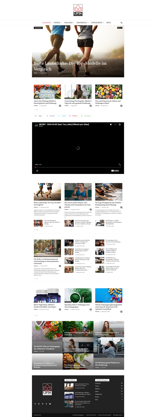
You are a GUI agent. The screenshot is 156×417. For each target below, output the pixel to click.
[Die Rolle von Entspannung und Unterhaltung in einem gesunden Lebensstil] (47, 248)
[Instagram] (39, 404)
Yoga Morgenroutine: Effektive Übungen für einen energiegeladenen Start (83, 268)
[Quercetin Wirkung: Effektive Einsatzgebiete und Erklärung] (47, 92)
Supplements (96, 23)
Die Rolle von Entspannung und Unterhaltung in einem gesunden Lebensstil (46, 261)
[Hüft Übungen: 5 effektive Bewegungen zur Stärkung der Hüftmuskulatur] (99, 223)
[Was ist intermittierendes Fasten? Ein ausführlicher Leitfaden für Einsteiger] (78, 347)
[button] (121, 23)
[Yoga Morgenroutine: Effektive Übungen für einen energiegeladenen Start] (69, 269)
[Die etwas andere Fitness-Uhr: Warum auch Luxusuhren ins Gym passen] (78, 192)
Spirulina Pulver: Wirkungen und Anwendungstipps (77, 306)
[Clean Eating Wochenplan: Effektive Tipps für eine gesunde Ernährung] (78, 92)
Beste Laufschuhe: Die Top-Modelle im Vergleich (70, 66)
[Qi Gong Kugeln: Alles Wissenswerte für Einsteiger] (99, 243)
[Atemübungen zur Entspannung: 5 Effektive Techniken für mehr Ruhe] (99, 260)
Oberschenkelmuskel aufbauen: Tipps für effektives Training (52, 222)
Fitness (57, 23)
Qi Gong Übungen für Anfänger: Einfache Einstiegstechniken (111, 250)
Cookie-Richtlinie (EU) (91, 415)
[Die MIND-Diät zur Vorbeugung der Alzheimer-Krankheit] (47, 331)
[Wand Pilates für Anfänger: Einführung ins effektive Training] (69, 251)
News (108, 23)
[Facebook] (35, 404)
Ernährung (82, 23)
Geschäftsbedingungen (78, 415)
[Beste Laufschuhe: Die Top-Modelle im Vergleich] (78, 51)
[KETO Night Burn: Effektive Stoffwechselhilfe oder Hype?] (47, 295)
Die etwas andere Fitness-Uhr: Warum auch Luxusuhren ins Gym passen (77, 205)
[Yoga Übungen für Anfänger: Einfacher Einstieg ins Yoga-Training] (69, 260)
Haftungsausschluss (117, 415)
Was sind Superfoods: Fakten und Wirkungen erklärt (108, 102)
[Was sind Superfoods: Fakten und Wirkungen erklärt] (108, 92)
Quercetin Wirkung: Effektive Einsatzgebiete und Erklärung (45, 102)
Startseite (46, 23)
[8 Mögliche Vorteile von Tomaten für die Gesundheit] (78, 331)
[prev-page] (35, 110)
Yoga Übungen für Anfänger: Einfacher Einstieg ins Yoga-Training (82, 259)
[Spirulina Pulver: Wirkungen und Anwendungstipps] (78, 295)
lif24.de (35, 73)
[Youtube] (50, 404)
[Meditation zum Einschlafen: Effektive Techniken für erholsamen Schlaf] (69, 243)
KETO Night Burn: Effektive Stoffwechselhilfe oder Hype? (45, 306)
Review (35, 302)
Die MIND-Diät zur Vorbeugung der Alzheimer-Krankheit (47, 347)
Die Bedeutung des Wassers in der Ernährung (107, 364)
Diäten (96, 391)
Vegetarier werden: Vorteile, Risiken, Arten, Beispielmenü (107, 334)
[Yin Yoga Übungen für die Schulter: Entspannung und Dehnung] (108, 192)
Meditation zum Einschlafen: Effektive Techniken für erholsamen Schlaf (82, 242)
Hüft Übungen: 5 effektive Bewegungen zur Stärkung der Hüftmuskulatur (114, 222)
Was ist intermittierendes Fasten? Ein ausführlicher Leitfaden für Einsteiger (76, 350)
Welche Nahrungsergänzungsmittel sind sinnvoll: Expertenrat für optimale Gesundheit (108, 307)
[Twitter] (47, 404)
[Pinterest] (43, 404)
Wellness (68, 23)
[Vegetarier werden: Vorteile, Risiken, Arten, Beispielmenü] (108, 331)
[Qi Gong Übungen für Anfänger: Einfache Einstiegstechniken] (99, 251)
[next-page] (37, 110)
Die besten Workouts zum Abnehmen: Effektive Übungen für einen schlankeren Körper (83, 222)
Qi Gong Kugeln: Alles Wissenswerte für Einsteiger (113, 241)
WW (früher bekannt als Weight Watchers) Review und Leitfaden (74, 366)
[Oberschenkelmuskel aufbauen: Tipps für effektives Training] (38, 223)
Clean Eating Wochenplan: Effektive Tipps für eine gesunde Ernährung (78, 102)
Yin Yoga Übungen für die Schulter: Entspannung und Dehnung (108, 204)
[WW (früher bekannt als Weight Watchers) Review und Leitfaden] (78, 363)
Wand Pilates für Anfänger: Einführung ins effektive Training (82, 250)
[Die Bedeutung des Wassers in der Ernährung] (108, 347)
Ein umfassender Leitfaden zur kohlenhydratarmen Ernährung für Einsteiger (45, 365)
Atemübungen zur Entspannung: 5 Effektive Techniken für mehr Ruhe (112, 259)
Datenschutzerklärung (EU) (104, 415)
